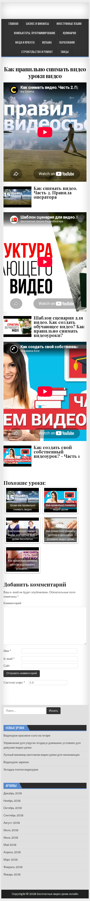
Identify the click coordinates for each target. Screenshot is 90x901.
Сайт (6, 665)
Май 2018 (9, 844)
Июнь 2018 (10, 837)
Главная (13, 23)
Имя (7, 651)
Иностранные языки (69, 23)
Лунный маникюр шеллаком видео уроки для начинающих (41, 754)
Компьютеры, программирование (34, 33)
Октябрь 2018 (12, 808)
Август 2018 (11, 822)
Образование (67, 42)
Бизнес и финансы (37, 23)
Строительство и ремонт (37, 52)
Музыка (47, 42)
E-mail (9, 658)
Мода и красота (25, 42)
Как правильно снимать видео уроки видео (45, 72)
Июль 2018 (10, 830)
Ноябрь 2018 (12, 800)
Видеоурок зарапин (16, 762)
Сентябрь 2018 (13, 815)
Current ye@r (14, 682)
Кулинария (69, 33)
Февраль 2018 (12, 867)
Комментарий (12, 603)
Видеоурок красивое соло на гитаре (26, 735)
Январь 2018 (12, 874)
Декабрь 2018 (12, 793)
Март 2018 (10, 859)
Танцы (65, 52)
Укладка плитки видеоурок (20, 769)
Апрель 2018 (12, 852)
